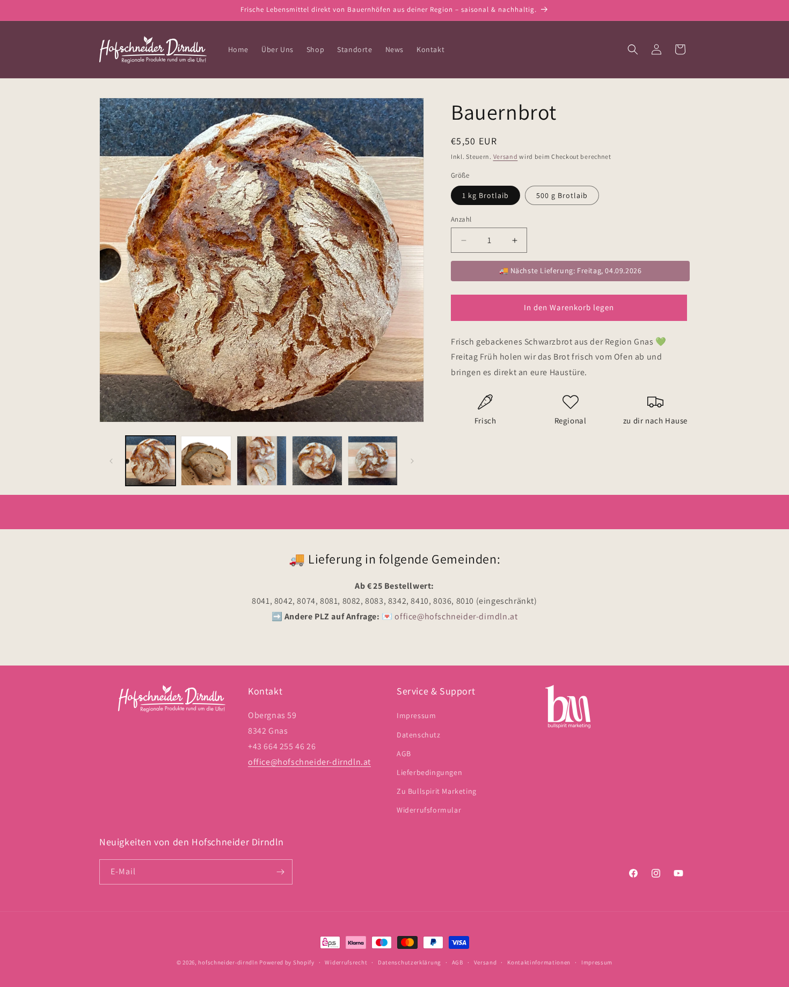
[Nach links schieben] (111, 461)
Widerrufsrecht (346, 962)
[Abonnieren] (280, 871)
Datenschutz (419, 735)
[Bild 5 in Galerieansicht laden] (373, 461)
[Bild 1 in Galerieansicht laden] (151, 461)
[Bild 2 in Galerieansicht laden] (206, 461)
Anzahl (461, 219)
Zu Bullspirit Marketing (437, 791)
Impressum (416, 715)
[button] (633, 49)
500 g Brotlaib (562, 195)
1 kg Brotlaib (485, 195)
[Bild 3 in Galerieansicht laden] (262, 461)
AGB (404, 753)
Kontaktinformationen (539, 962)
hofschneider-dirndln (228, 962)
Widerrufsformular (429, 810)
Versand (505, 156)
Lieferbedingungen (429, 772)
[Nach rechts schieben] (412, 461)
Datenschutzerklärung (409, 962)
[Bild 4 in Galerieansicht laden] (317, 461)
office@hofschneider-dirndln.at (309, 761)
